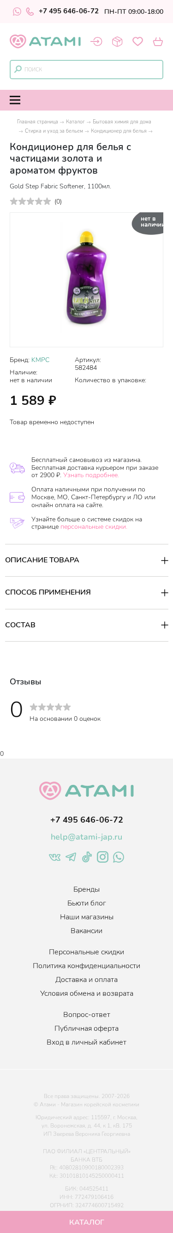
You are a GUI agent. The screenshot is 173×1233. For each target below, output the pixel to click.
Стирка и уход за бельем (54, 131)
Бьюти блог (86, 903)
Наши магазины (86, 917)
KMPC (40, 360)
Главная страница (37, 121)
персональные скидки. (93, 526)
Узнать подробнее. (91, 475)
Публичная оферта (86, 1028)
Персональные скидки (86, 952)
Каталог (75, 121)
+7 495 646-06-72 (69, 11)
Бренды (86, 889)
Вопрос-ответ (86, 1015)
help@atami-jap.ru (86, 836)
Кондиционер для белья (119, 131)
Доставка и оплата (86, 980)
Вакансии (86, 931)
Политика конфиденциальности (86, 966)
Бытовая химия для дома (122, 121)
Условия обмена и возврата (86, 993)
